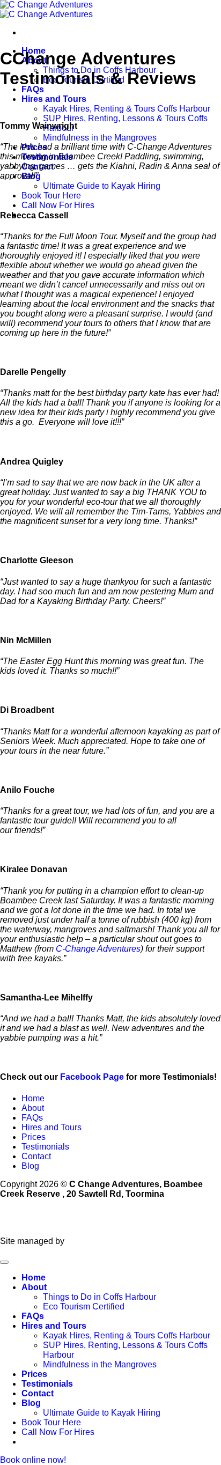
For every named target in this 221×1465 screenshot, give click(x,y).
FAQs (32, 89)
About (32, 1108)
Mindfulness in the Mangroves (100, 137)
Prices (33, 1137)
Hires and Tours (53, 99)
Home (33, 1098)
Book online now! (33, 1459)
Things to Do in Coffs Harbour (99, 1296)
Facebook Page (92, 1076)
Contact (36, 1156)
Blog (30, 1165)
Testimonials (45, 1146)
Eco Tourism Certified (83, 1306)
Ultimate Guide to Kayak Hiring (101, 185)
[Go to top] (4, 1262)
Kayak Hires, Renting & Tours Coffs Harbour (126, 108)
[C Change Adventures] (46, 9)
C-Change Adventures (98, 948)
